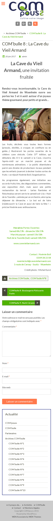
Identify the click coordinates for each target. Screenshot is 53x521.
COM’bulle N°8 (16, 479)
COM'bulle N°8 (38, 278)
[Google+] (24, 24)
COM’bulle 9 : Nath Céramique (23, 303)
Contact (17, 508)
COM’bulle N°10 (17, 490)
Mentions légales (32, 508)
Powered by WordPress (26, 514)
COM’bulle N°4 (16, 459)
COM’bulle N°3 (16, 453)
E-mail (6, 376)
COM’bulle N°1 (16, 443)
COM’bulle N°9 (16, 485)
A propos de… (14, 505)
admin (24, 56)
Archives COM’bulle (15, 438)
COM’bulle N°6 (16, 469)
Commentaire (9, 326)
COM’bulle (10, 428)
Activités (28, 505)
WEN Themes (35, 517)
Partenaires (10, 433)
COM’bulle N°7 (16, 474)
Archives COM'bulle (16, 33)
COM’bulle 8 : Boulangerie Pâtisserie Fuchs (26, 292)
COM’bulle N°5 (16, 464)
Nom (5, 363)
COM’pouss (11, 423)
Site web (6, 387)
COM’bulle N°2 (16, 448)
